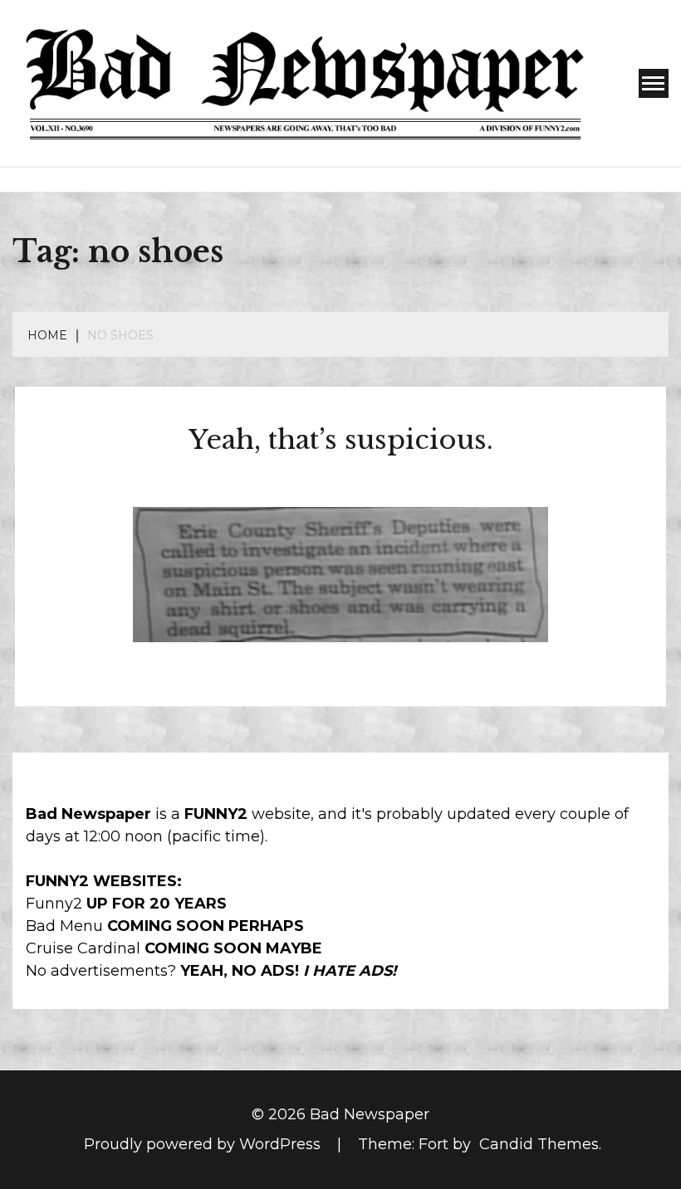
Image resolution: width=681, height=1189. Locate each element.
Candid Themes (539, 1144)
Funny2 (54, 903)
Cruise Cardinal (83, 948)
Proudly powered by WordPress (204, 1144)
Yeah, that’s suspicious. (341, 439)
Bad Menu (64, 926)
